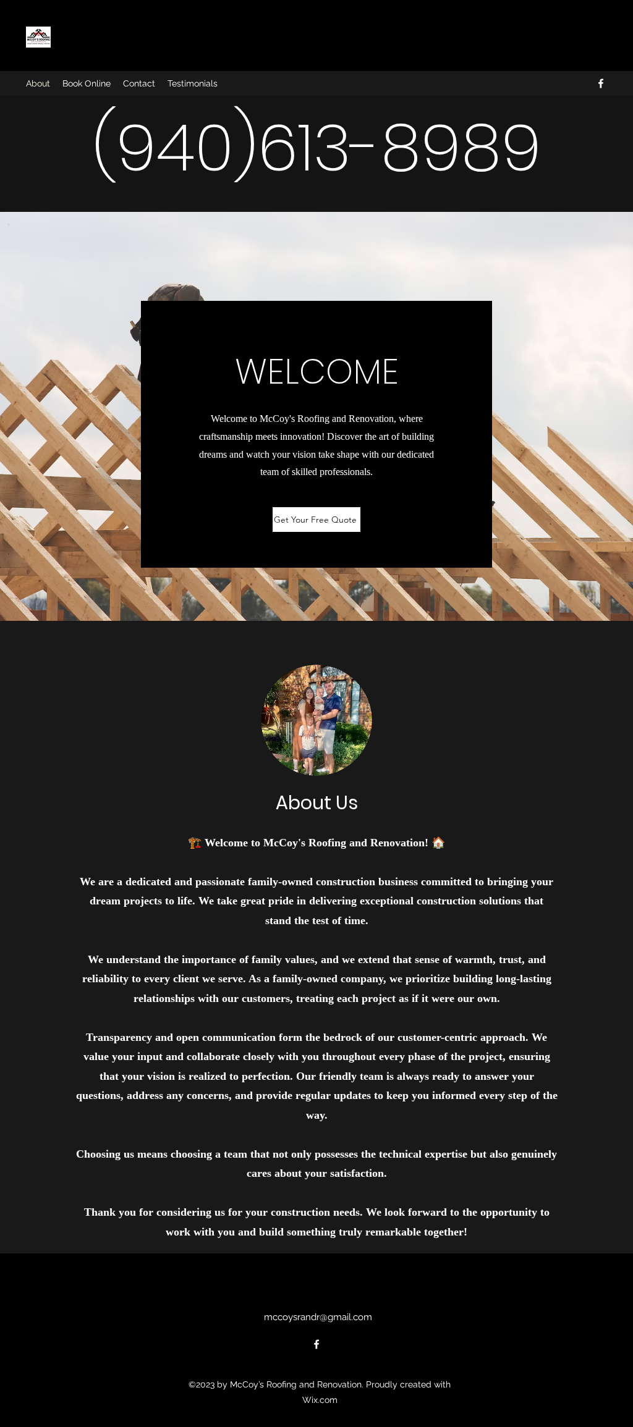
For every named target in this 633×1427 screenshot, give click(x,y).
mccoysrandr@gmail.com (318, 1317)
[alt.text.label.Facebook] (601, 83)
